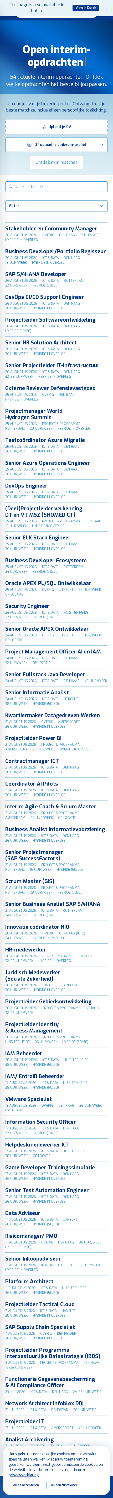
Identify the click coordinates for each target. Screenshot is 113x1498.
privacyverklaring (24, 1475)
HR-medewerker (25, 949)
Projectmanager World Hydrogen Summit (34, 414)
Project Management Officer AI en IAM (53, 651)
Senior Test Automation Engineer (47, 1190)
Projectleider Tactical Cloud (40, 1304)
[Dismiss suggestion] (105, 8)
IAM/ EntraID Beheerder (35, 1076)
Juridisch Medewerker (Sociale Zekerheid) (32, 975)
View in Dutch (86, 8)
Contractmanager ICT (32, 761)
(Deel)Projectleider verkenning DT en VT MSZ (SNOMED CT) (43, 511)
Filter (14, 205)
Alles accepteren (26, 1485)
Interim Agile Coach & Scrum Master (50, 806)
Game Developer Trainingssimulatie (50, 1167)
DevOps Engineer (26, 485)
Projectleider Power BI (33, 738)
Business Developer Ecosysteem (46, 560)
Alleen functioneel (65, 1485)
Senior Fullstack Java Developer (45, 674)
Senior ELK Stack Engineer (38, 537)
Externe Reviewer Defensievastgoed (50, 388)
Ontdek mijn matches (56, 162)
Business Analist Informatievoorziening (55, 829)
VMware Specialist (28, 1099)
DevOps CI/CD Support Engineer (44, 297)
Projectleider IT (24, 1421)
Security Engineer (27, 606)
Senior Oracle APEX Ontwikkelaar (47, 628)
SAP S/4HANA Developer (35, 274)
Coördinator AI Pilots (31, 783)
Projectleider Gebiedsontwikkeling (48, 1001)
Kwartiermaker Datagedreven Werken (52, 715)
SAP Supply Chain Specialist (40, 1327)
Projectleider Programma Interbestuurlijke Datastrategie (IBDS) (52, 1353)
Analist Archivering (29, 1439)
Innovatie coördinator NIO (37, 927)
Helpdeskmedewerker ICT (37, 1144)
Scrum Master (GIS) (29, 881)
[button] (56, 127)
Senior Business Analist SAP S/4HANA (52, 904)
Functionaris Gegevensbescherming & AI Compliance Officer (50, 1382)
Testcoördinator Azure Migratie (45, 440)
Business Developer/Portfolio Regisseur (55, 251)
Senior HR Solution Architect (41, 342)
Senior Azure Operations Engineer (47, 463)
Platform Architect (29, 1281)
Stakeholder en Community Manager (51, 228)
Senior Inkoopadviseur (33, 1258)
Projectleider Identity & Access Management (33, 1027)
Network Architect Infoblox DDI (44, 1403)
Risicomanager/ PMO (31, 1236)
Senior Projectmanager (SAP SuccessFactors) (34, 855)
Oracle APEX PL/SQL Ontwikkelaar (48, 583)
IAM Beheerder (23, 1053)
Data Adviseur (22, 1213)
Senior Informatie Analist (37, 692)
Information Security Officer (40, 1122)
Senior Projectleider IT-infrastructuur (52, 365)
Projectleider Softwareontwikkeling (50, 319)
